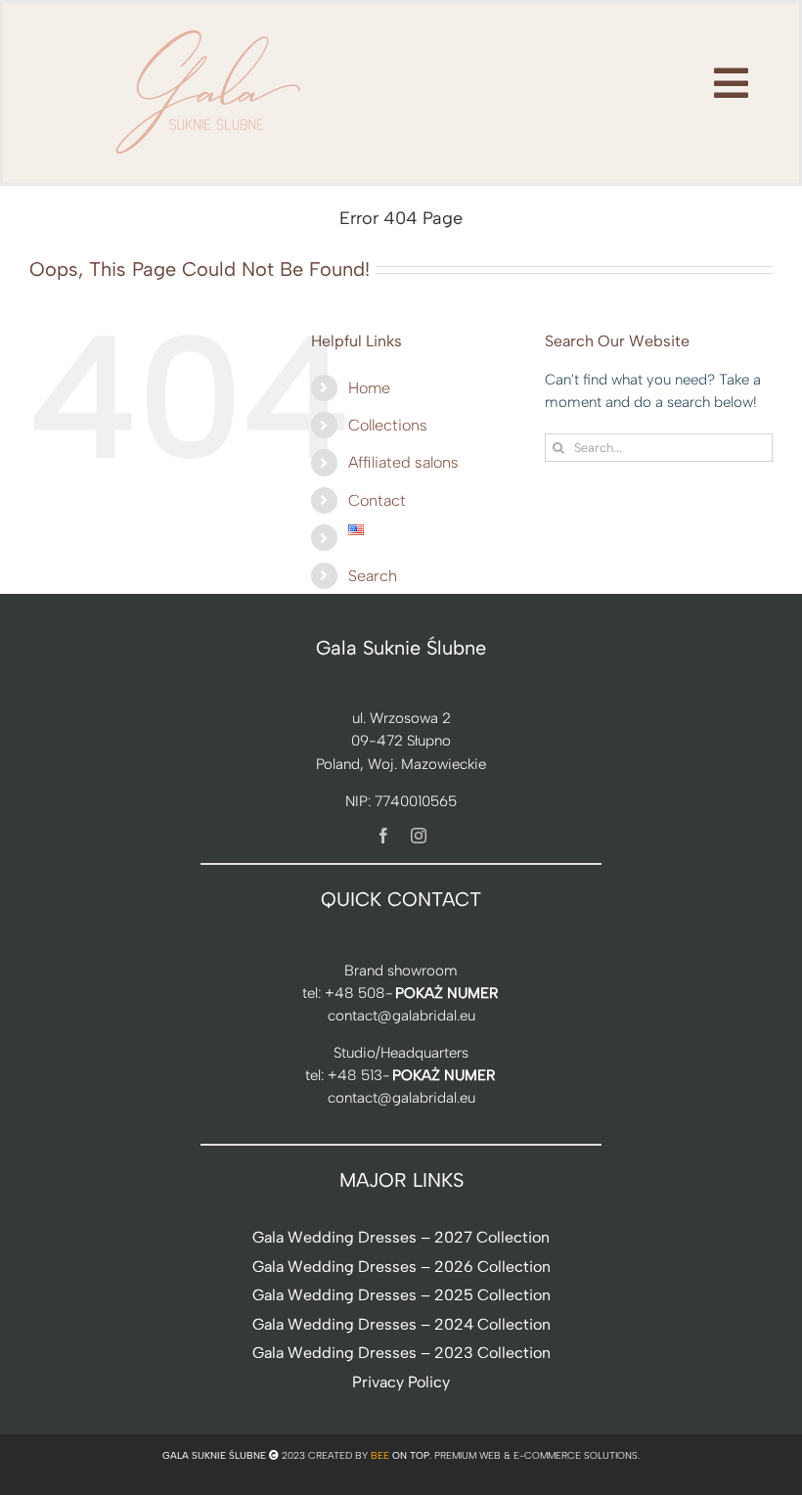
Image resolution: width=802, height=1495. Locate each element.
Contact (377, 500)
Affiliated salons (403, 462)
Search (372, 575)
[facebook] (383, 835)
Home (369, 388)
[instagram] (418, 835)
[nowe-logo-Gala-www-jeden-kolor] (209, 29)
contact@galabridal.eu (401, 1015)
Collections (387, 425)
